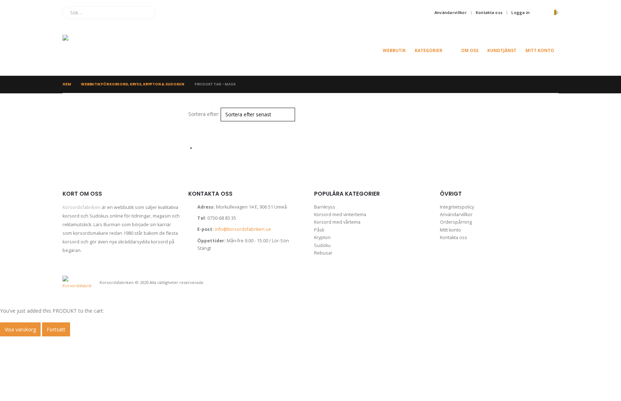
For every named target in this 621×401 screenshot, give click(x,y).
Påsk (319, 230)
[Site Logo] (98, 50)
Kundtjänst (501, 50)
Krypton (322, 237)
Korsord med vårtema (337, 222)
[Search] (145, 12)
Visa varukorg (20, 329)
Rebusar (323, 253)
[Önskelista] (539, 12)
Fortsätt (56, 329)
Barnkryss (324, 207)
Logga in (520, 12)
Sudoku (322, 245)
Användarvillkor (450, 12)
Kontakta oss (489, 12)
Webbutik (394, 50)
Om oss (469, 50)
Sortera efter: (203, 114)
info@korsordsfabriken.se (243, 229)
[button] (191, 125)
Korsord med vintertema (340, 214)
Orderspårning (456, 222)
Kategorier (428, 50)
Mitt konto (539, 50)
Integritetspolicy (457, 207)
